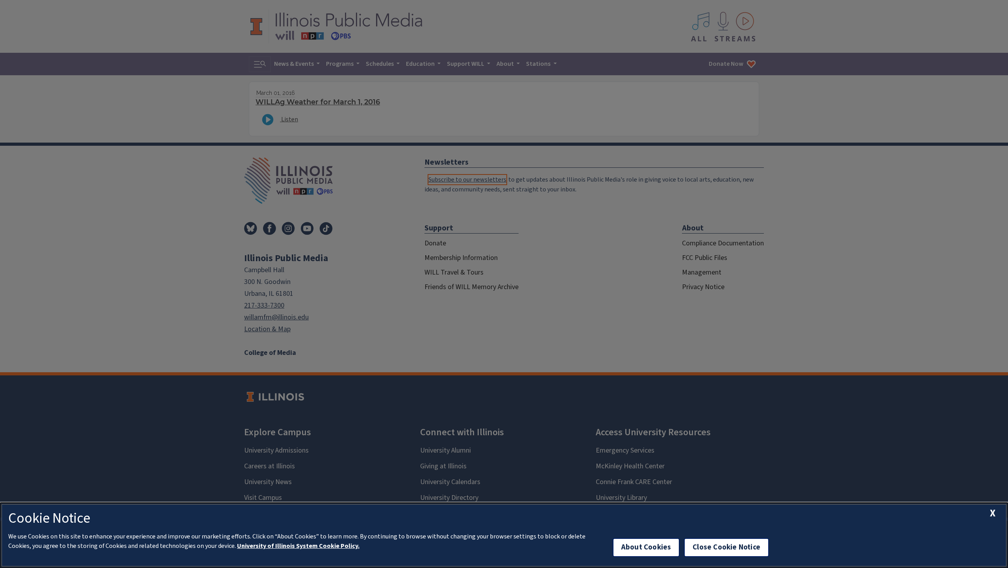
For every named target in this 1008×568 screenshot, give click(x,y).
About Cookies (646, 547)
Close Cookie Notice (726, 547)
